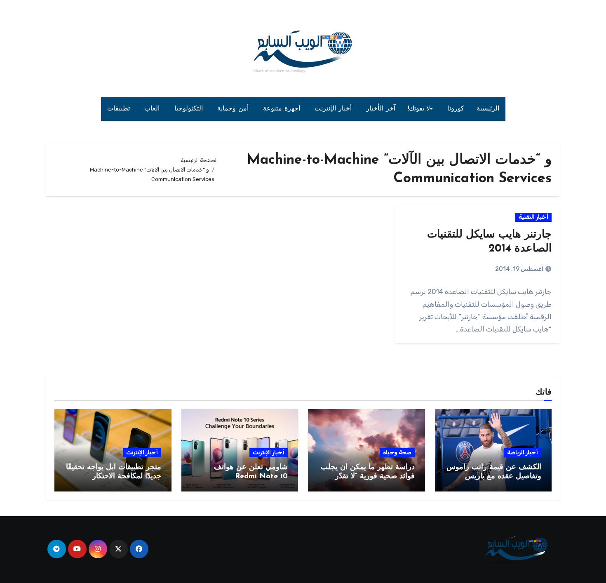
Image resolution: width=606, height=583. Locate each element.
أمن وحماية (234, 109)
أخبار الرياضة (522, 452)
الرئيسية (488, 109)
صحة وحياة (397, 452)
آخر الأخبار (380, 109)
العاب (153, 109)
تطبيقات (119, 109)
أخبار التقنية (533, 217)
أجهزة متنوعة (282, 109)
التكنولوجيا (189, 109)
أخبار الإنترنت (334, 109)
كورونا (455, 109)
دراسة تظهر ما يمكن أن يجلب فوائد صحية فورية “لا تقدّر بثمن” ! (368, 476)
